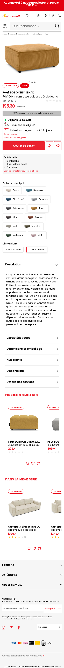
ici (44, 655)
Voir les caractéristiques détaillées (21, 171)
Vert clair (36, 226)
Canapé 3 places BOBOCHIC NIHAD (31, 528)
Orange (39, 217)
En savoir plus (10, 134)
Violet (41, 235)
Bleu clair (38, 190)
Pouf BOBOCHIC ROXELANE (25, 443)
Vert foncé (18, 235)
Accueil (5, 34)
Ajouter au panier (24, 145)
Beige (16, 190)
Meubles (13, 34)
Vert (15, 226)
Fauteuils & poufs (37, 34)
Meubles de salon (23, 34)
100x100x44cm (13, 249)
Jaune (42, 208)
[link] (51, 16)
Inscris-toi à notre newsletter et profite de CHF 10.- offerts (31, 601)
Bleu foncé (18, 199)
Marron (16, 217)
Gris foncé (18, 208)
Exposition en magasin (15, 137)
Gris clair (43, 199)
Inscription (50, 608)
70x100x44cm (37, 249)
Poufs (47, 34)
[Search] (57, 26)
